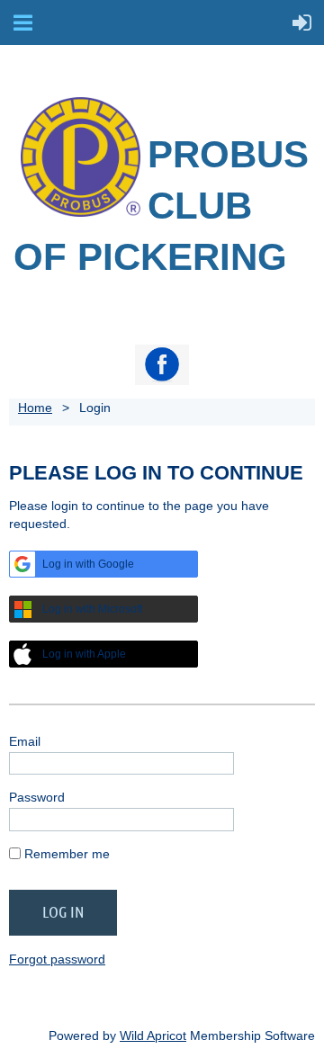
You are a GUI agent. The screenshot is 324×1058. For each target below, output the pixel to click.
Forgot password (57, 959)
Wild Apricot (153, 1035)
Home (35, 407)
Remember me (67, 854)
